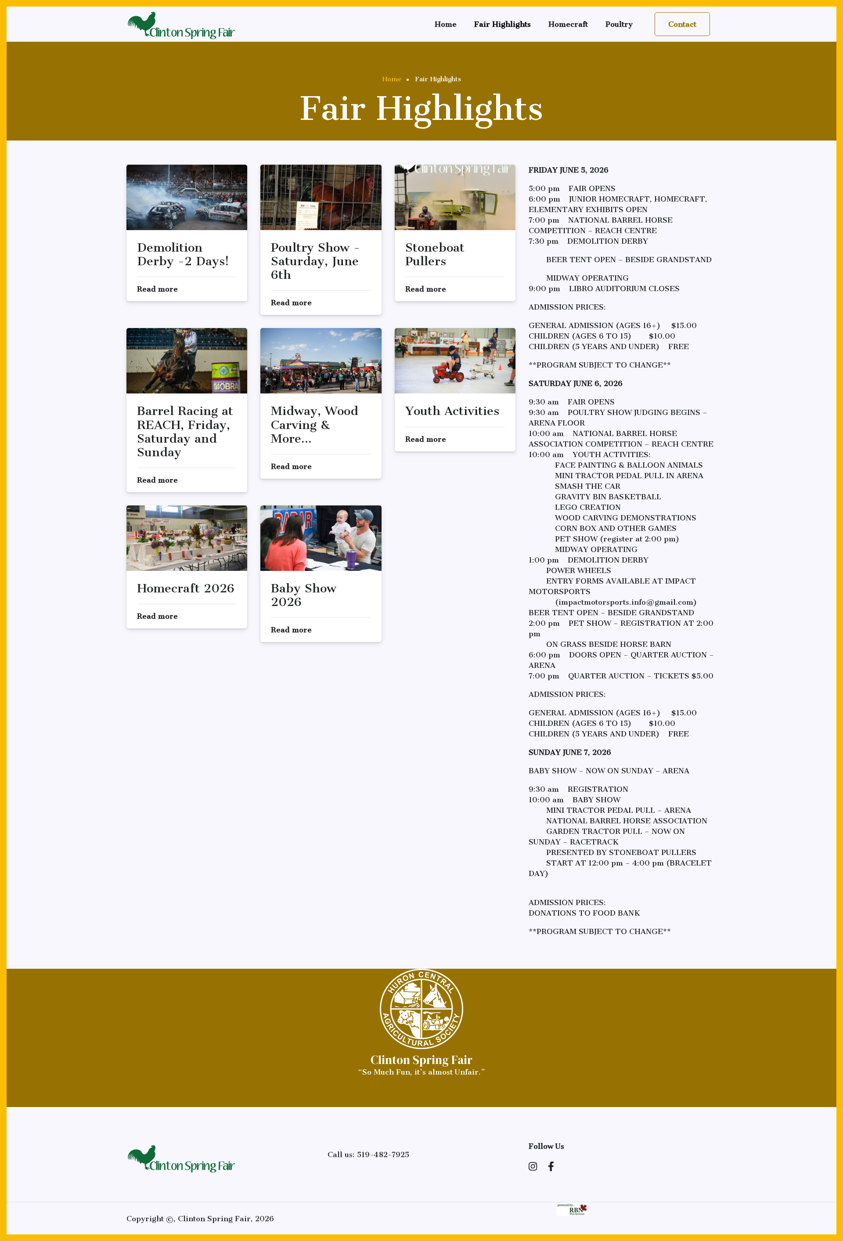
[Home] (181, 23)
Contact (682, 24)
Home (446, 24)
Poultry (619, 24)
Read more (157, 289)
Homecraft (568, 24)
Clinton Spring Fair (421, 1060)
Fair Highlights (502, 24)
